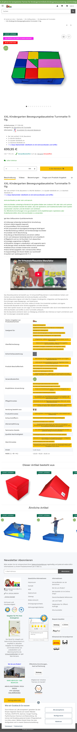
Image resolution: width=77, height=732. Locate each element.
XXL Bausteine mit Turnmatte (21, 127)
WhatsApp (16, 693)
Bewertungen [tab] (33, 178)
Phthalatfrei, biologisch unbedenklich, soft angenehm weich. (49, 346)
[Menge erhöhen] (34, 169)
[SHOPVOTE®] (7, 609)
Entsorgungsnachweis (35, 604)
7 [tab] (38, 106)
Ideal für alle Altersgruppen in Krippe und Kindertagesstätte (49, 333)
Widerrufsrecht (33, 600)
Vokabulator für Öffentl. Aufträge (60, 605)
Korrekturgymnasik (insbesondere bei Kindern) (45, 383)
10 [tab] (44, 106)
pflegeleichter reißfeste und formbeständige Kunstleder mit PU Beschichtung (51, 339)
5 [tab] (34, 106)
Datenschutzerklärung (39, 564)
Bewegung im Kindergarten (40, 330)
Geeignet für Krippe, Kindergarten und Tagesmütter (46, 335)
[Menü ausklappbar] (3, 5)
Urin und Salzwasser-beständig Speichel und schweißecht (48, 349)
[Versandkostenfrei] (35, 379)
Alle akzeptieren (58, 710)
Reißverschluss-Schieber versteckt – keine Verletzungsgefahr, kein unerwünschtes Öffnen (52, 343)
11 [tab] (46, 106)
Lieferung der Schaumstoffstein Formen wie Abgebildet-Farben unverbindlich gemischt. (51, 362)
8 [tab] (40, 106)
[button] (57, 6)
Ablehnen (58, 721)
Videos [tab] (21, 178)
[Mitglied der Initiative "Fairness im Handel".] (38, 689)
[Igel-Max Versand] (35, 321)
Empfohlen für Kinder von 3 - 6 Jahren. (43, 421)
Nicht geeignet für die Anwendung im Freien (45, 368)
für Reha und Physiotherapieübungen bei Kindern (46, 386)
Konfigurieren (58, 715)
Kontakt (30, 586)
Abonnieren (65, 571)
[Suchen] (73, 11)
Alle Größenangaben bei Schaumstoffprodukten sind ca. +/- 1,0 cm (50, 366)
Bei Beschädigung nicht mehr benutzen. (43, 441)
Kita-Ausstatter (57, 610)
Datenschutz (18, 726)
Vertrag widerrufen (14, 700)
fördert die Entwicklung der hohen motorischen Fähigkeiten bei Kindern (52, 389)
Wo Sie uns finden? (58, 588)
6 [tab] (36, 106)
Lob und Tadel (57, 601)
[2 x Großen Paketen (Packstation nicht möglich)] (35, 409)
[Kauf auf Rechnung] (38, 672)
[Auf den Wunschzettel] (69, 36)
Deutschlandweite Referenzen (62, 597)
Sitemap (31, 596)
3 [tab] (30, 106)
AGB (29, 589)
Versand (40, 154)
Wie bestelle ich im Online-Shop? (61, 593)
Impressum (8, 726)
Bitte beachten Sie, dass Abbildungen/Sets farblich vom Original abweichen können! (51, 359)
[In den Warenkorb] (5, 32)
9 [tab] (42, 106)
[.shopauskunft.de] (21, 609)
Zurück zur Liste (10, 19)
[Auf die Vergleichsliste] (63, 36)
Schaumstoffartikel (11, 654)
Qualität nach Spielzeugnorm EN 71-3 (43, 371)
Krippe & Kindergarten (39, 325)
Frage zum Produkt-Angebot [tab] (54, 178)
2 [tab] (28, 106)
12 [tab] (48, 106)
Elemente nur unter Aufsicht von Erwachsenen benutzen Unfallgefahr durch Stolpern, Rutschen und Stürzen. (52, 438)
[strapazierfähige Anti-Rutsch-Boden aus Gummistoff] (35, 354)
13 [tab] (50, 106)
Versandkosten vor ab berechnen (59, 583)
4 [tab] (32, 106)
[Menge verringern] (6, 169)
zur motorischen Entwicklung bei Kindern (44, 392)
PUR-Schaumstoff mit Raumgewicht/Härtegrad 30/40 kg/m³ (48, 418)
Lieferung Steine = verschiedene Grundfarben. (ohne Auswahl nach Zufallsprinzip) (52, 414)
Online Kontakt (9, 597)
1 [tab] (26, 106)
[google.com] (14, 609)
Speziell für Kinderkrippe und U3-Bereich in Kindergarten (48, 327)
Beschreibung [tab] (10, 178)
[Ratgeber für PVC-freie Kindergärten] (14, 628)
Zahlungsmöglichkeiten (36, 607)
